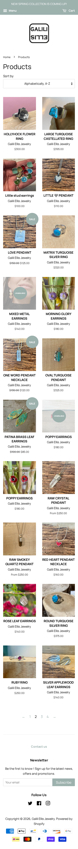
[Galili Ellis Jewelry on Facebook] (39, 804)
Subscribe (63, 782)
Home (6, 57)
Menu (12, 10)
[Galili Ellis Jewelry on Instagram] (48, 804)
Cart (71, 10)
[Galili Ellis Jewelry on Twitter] (30, 804)
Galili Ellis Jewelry (43, 819)
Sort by (8, 76)
